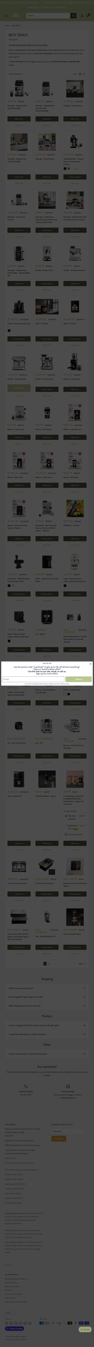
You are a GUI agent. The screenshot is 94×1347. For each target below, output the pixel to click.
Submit (78, 679)
